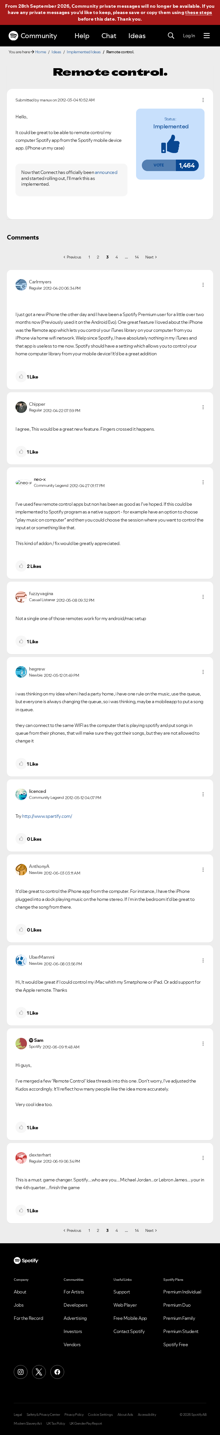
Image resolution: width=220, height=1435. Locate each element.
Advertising (75, 1318)
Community (39, 35)
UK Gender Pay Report (86, 1423)
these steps (198, 12)
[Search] (171, 36)
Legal (18, 1414)
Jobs (18, 1305)
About (20, 1292)
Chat (108, 35)
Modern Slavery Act (28, 1423)
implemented (171, 126)
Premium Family (179, 1318)
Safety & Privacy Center (43, 1414)
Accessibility (147, 1414)
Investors (73, 1331)
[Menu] (206, 36)
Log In (189, 35)
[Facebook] (57, 1372)
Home (40, 52)
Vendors (72, 1344)
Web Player (125, 1305)
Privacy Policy (73, 1414)
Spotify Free (175, 1344)
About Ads (125, 1414)
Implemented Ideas (84, 52)
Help (81, 35)
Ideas (137, 35)
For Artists (74, 1292)
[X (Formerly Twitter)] (39, 1372)
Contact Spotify (129, 1331)
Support (121, 1292)
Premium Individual (182, 1292)
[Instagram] (21, 1372)
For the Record (28, 1318)
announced (106, 172)
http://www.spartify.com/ (47, 816)
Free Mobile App (130, 1318)
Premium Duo (177, 1305)
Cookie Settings (100, 1414)
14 (136, 257)
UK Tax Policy (55, 1423)
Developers (75, 1305)
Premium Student (181, 1331)
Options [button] (203, 100)
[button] (159, 165)
